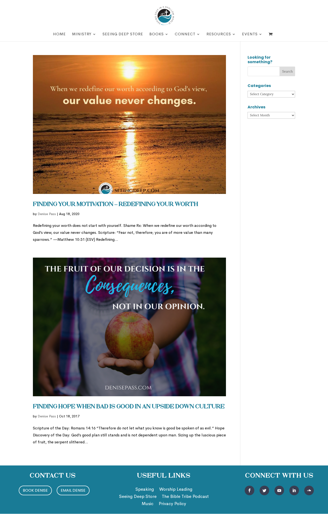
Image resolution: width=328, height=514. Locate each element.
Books (156, 34)
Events (250, 34)
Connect (185, 34)
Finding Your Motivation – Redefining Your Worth (115, 204)
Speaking (144, 490)
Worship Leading (175, 490)
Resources (219, 34)
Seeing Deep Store (123, 34)
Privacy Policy (172, 504)
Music (147, 504)
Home (59, 34)
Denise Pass (47, 214)
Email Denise (73, 490)
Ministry (81, 34)
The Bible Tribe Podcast (185, 497)
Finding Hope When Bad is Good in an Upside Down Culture (129, 407)
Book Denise (35, 490)
